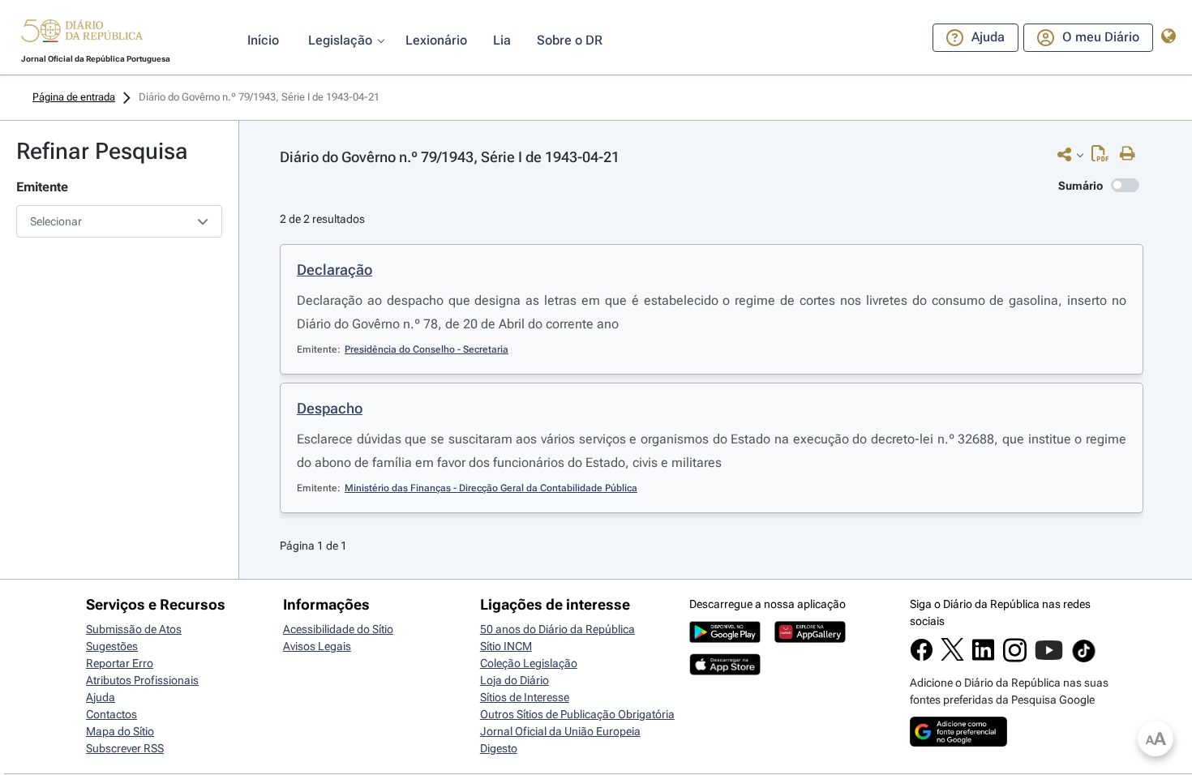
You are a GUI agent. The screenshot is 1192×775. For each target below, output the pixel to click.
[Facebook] (921, 657)
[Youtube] (1049, 658)
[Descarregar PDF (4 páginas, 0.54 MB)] (1104, 157)
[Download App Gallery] (810, 638)
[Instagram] (1014, 658)
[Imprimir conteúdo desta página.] (1131, 154)
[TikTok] (1083, 659)
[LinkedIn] (983, 657)
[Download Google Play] (725, 638)
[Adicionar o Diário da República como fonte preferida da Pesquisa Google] (958, 742)
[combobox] (119, 221)
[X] (952, 656)
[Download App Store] (725, 671)
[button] (82, 33)
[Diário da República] (82, 34)
